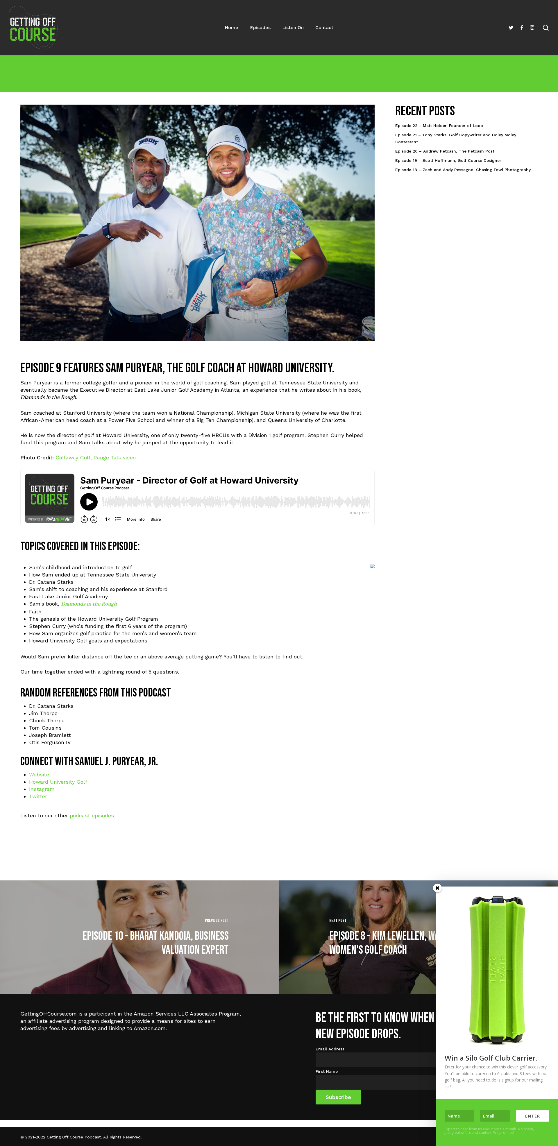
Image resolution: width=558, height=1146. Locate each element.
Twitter (38, 796)
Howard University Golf (58, 782)
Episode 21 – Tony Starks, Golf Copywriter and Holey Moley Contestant (455, 138)
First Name (327, 1071)
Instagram (42, 789)
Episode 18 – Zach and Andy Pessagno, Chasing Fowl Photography (463, 169)
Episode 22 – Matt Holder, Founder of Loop (439, 125)
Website (39, 774)
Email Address (330, 1049)
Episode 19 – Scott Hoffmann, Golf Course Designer (448, 160)
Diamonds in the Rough (89, 604)
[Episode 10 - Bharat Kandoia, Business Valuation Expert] (139, 937)
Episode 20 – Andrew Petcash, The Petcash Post (444, 151)
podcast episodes (92, 815)
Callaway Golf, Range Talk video (96, 457)
